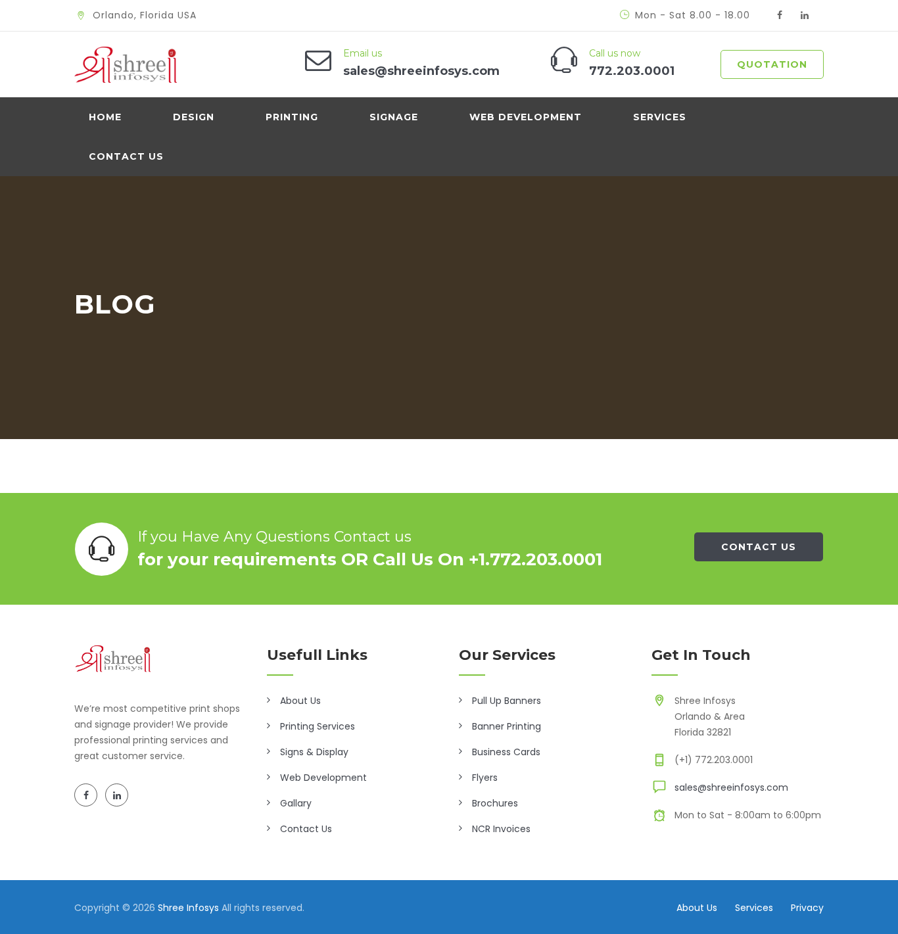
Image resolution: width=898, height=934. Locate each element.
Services (659, 117)
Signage (393, 117)
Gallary (296, 803)
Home (105, 117)
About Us (300, 700)
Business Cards (506, 752)
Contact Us (126, 156)
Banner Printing (506, 726)
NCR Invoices (501, 828)
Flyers (485, 777)
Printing (292, 117)
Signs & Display (314, 752)
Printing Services (317, 726)
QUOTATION (772, 64)
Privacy (807, 907)
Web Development (525, 117)
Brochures (495, 803)
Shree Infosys (188, 907)
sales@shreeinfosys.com (731, 787)
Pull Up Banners (506, 700)
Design (193, 117)
